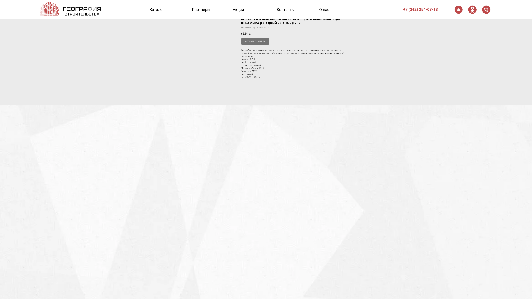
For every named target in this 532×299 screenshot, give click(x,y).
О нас (324, 9)
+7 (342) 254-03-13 (420, 9)
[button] (486, 10)
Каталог (157, 9)
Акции (238, 9)
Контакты (286, 9)
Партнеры (201, 9)
